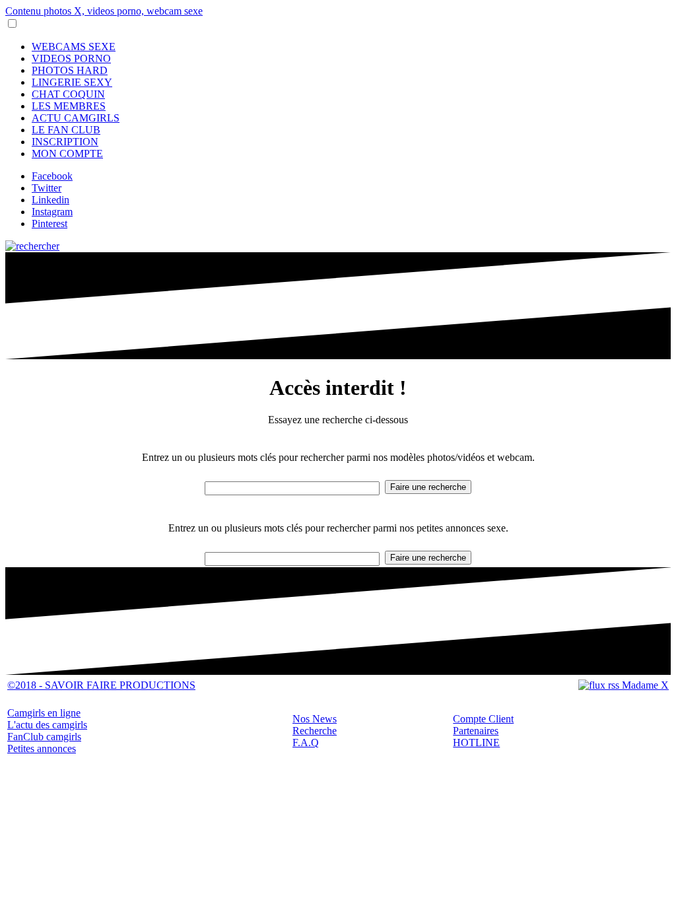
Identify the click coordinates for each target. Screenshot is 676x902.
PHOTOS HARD (70, 70)
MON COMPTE (67, 153)
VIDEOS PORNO (71, 58)
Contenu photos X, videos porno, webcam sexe (104, 11)
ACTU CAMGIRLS (75, 117)
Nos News (314, 718)
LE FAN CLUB (66, 129)
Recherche (314, 730)
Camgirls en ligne (44, 712)
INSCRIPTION (65, 141)
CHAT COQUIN (68, 94)
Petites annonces (41, 748)
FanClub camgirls (44, 736)
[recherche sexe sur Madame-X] (32, 246)
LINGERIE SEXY (72, 82)
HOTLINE (476, 742)
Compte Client (483, 718)
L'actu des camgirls (47, 724)
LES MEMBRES (69, 106)
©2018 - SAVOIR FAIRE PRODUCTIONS (101, 685)
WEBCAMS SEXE (74, 46)
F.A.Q (305, 742)
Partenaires (475, 730)
